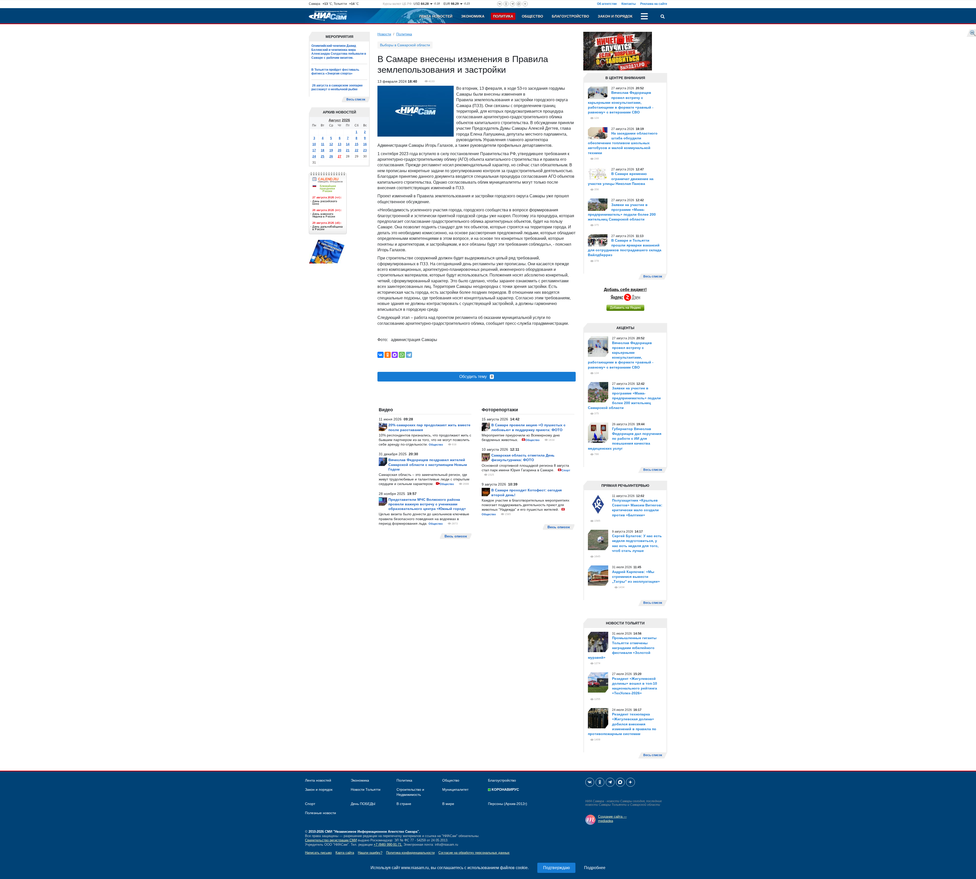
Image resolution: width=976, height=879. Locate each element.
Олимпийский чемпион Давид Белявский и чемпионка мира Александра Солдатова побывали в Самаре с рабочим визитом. (338, 52)
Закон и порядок (615, 16)
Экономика (472, 16)
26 (331, 156)
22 (356, 150)
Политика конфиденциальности (410, 853)
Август (335, 120)
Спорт (565, 470)
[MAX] (395, 355)
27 (339, 156)
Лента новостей (435, 16)
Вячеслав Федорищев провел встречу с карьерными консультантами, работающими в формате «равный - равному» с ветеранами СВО (620, 102)
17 (314, 150)
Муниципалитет (455, 789)
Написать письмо (318, 853)
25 (322, 156)
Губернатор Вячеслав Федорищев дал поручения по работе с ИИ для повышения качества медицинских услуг (624, 438)
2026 (346, 120)
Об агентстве (607, 4)
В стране (403, 804)
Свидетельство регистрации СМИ (331, 840)
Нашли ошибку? (370, 853)
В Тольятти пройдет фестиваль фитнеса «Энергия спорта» (335, 72)
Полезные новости (320, 813)
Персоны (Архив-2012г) (507, 804)
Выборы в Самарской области (405, 45)
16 (365, 144)
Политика (503, 16)
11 (322, 144)
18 (322, 150)
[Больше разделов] (644, 17)
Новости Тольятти (365, 789)
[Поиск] (662, 17)
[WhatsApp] (402, 355)
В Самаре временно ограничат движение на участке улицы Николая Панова (620, 178)
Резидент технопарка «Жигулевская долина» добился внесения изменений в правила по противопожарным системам (622, 724)
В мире (448, 804)
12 (331, 144)
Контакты (628, 4)
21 (347, 150)
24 (314, 156)
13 (339, 144)
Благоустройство (570, 16)
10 (314, 144)
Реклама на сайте (653, 4)
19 (331, 150)
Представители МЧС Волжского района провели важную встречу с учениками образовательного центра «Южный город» (427, 504)
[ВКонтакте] (380, 355)
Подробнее (594, 868)
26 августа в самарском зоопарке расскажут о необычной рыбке (337, 87)
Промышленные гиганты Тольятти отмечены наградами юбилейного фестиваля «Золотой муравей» (622, 648)
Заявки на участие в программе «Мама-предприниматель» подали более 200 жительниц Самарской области (624, 398)
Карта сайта (345, 853)
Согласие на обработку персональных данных (474, 853)
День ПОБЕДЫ (363, 804)
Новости (384, 34)
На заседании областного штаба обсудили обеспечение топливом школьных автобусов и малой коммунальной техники (623, 143)
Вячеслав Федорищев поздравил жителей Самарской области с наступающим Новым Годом (427, 464)
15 (356, 144)
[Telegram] (409, 355)
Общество (532, 16)
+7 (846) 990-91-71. (388, 844)
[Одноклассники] (388, 355)
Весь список (355, 99)
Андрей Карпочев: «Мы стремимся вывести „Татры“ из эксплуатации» (636, 576)
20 (339, 150)
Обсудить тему (476, 376)
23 (365, 150)
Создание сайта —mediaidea (612, 819)
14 (347, 144)
